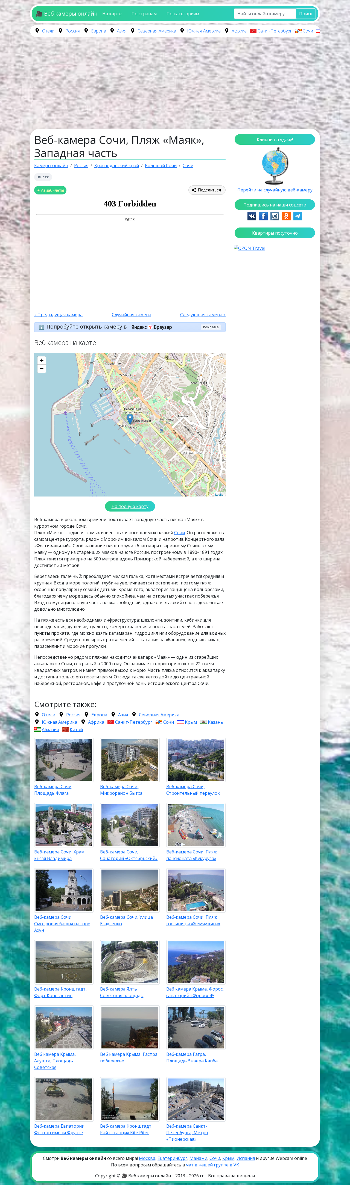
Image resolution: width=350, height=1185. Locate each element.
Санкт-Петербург (275, 31)
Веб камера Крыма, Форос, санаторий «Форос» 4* (195, 992)
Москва (147, 1158)
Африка (239, 31)
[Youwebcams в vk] (251, 215)
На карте (112, 14)
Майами (198, 1158)
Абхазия (50, 729)
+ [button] (41, 360)
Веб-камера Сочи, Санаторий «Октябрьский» (129, 855)
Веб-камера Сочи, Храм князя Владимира (59, 855)
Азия (122, 31)
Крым (191, 722)
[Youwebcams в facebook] (263, 215)
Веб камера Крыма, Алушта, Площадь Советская (55, 1060)
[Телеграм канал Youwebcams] (297, 215)
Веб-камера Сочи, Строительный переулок (193, 790)
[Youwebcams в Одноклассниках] (286, 215)
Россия (72, 31)
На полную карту (130, 506)
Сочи (308, 31)
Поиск (305, 14)
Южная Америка (204, 31)
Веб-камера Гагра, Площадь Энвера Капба (192, 1057)
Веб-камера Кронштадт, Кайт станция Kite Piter (126, 1129)
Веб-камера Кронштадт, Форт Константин (60, 992)
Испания (246, 1158)
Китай (76, 729)
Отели (48, 31)
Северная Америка (157, 31)
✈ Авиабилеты (50, 190)
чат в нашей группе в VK (212, 1165)
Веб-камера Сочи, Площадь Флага (53, 790)
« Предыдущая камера (58, 314)
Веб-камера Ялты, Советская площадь (121, 992)
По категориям (183, 14)
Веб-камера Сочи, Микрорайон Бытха (121, 790)
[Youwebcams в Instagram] (274, 215)
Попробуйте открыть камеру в (87, 326)
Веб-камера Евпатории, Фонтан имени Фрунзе (60, 1129)
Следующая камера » (203, 314)
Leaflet (219, 494)
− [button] (41, 368)
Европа (98, 31)
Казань (215, 722)
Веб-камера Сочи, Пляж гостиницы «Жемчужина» (193, 920)
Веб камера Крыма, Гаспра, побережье (129, 1057)
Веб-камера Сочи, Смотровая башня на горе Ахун (62, 923)
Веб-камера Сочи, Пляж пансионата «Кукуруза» (191, 855)
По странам (144, 14)
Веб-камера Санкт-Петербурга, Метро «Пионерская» (187, 1132)
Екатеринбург (172, 1158)
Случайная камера (131, 314)
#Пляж (43, 177)
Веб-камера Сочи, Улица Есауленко (126, 920)
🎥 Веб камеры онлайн (66, 13)
